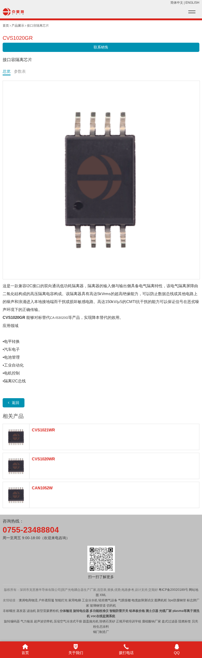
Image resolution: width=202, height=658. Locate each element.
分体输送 (66, 611)
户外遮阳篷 (46, 600)
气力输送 (27, 621)
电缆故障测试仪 (143, 600)
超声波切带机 (43, 621)
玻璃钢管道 (98, 605)
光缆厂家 (165, 611)
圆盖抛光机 (91, 621)
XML (103, 595)
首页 (6, 25)
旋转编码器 (12, 621)
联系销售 (101, 47)
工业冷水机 (90, 600)
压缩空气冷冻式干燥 (68, 621)
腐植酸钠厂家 (151, 621)
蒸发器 (21, 611)
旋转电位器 (80, 611)
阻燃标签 (184, 621)
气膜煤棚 (124, 600)
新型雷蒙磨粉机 (48, 611)
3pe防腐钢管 (177, 600)
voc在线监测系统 (103, 616)
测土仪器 (152, 611)
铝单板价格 (137, 611)
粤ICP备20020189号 (173, 590)
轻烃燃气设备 (107, 600)
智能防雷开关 (118, 611)
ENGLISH (192, 2)
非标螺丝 (9, 611)
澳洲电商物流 (28, 600)
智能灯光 (61, 600)
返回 (15, 403)
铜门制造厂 (101, 632)
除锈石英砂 (107, 621)
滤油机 (31, 611)
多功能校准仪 (99, 611)
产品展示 (18, 25)
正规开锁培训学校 (128, 621)
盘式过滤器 (170, 621)
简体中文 (176, 2)
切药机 (111, 605)
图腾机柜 (160, 600)
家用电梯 (74, 600)
